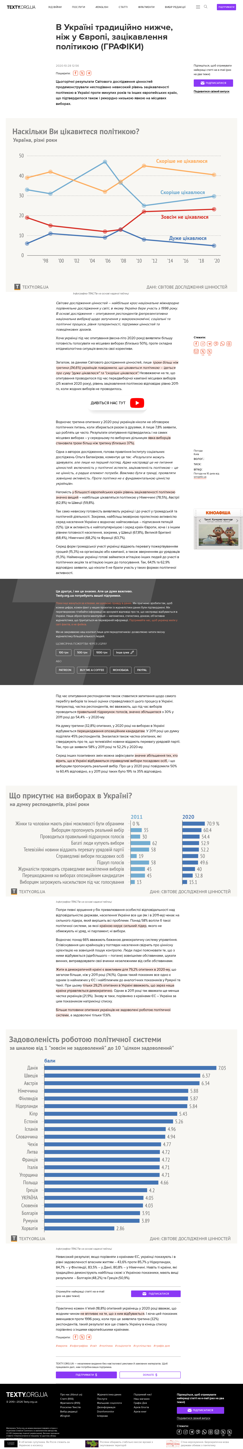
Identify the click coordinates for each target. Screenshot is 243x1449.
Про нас (65, 1394)
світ (94, 1346)
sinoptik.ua (200, 477)
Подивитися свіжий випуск (211, 91)
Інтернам (102, 1416)
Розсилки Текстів (70, 1407)
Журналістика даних (109, 1394)
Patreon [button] (65, 670)
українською (35, 1433)
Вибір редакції (69, 1411)
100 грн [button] (63, 652)
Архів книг (140, 1411)
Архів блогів (141, 1407)
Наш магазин (142, 1399)
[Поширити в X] (82, 73)
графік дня (162, 1346)
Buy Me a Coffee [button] (92, 670)
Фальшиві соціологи (109, 1403)
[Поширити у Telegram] (88, 73)
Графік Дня (140, 1403)
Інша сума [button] (122, 652)
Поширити (63, 73)
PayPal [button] (142, 670)
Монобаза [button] (120, 670)
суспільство (143, 1346)
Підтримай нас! (143, 1394)
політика (107, 1346)
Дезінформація (106, 1407)
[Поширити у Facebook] (75, 73)
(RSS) (71, 1399)
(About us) (76, 1394)
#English (65, 1416)
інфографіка (80, 1346)
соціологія (124, 1346)
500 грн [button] (82, 652)
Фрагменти (67, 1403)
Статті (63, 1399)
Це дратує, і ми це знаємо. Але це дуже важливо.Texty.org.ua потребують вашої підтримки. (94, 593)
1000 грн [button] (101, 652)
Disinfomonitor (105, 1411)
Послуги (102, 1399)
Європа (62, 1346)
